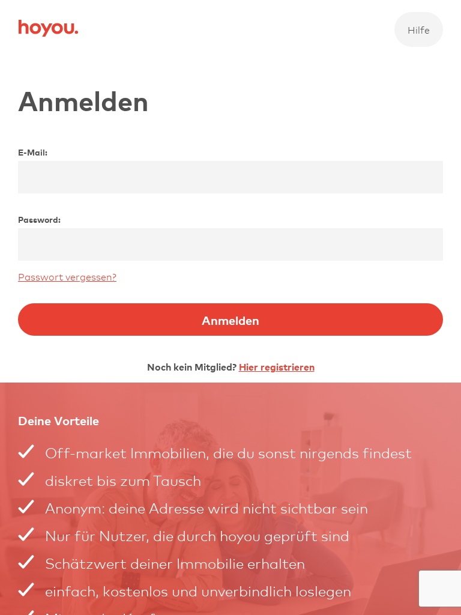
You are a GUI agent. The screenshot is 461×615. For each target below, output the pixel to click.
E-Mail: (32, 152)
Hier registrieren (277, 366)
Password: (39, 219)
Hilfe (419, 29)
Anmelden (230, 320)
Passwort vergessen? (67, 276)
